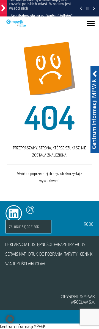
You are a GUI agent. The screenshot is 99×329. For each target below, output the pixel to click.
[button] (10, 319)
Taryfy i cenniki (78, 254)
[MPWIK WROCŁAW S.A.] (25, 299)
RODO (89, 224)
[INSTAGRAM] (25, 210)
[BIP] (80, 210)
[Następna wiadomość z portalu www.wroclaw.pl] (94, 8)
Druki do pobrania (45, 254)
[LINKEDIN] (5, 210)
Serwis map (15, 254)
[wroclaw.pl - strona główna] (3, 8)
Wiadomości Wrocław (25, 263)
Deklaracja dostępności (28, 244)
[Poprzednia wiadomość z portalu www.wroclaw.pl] (81, 8)
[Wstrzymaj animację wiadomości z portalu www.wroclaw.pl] (87, 8)
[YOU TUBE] (46, 210)
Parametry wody (70, 244)
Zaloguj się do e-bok (24, 227)
